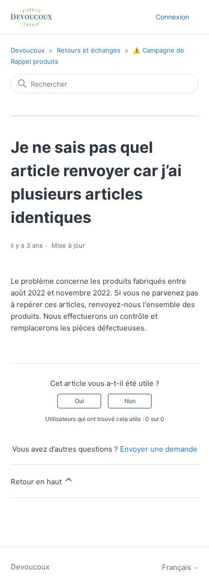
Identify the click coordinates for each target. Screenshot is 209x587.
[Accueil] (31, 17)
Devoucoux (28, 50)
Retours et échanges (89, 50)
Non (130, 400)
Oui (79, 400)
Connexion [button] (172, 17)
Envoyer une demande (158, 449)
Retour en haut (37, 481)
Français (177, 567)
